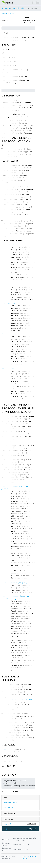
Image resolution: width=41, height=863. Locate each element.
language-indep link (11, 802)
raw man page (9, 807)
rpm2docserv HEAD (29, 856)
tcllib (22, 8)
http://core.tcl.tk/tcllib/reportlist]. (21, 699)
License (24, 859)
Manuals (6, 8)
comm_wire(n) (7, 749)
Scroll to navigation (8, 13)
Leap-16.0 (7, 824)
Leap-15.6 (15, 8)
